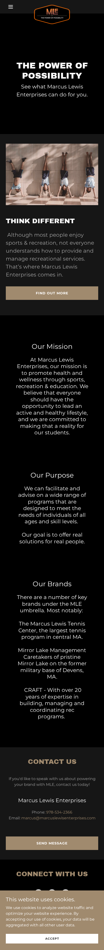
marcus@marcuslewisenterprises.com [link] (58, 818)
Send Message (52, 843)
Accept (52, 938)
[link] (52, 7)
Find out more (52, 293)
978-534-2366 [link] (59, 812)
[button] (13, 7)
